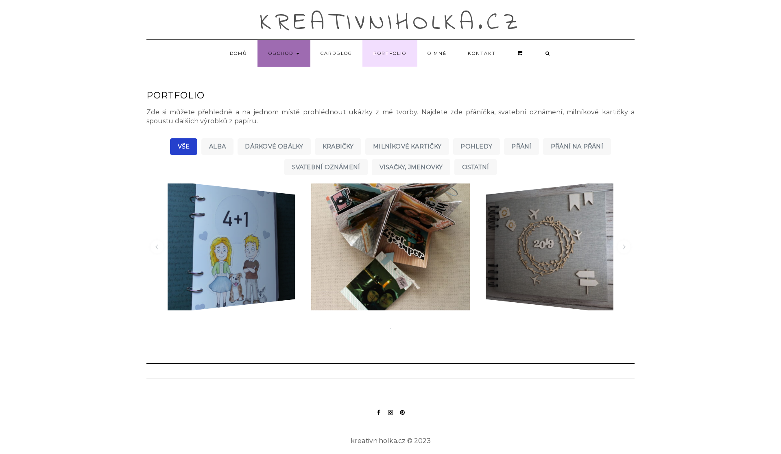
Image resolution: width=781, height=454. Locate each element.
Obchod (281, 53)
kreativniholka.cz (390, 23)
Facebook (379, 416)
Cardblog (336, 53)
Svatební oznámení (326, 167)
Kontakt (482, 53)
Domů (238, 53)
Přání (521, 146)
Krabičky (338, 146)
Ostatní (475, 167)
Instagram (391, 416)
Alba (217, 146)
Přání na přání (577, 146)
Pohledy (476, 146)
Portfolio (389, 53)
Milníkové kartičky (407, 146)
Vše (184, 146)
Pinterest (402, 416)
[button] (157, 246)
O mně (437, 53)
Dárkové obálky (274, 146)
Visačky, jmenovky (411, 167)
